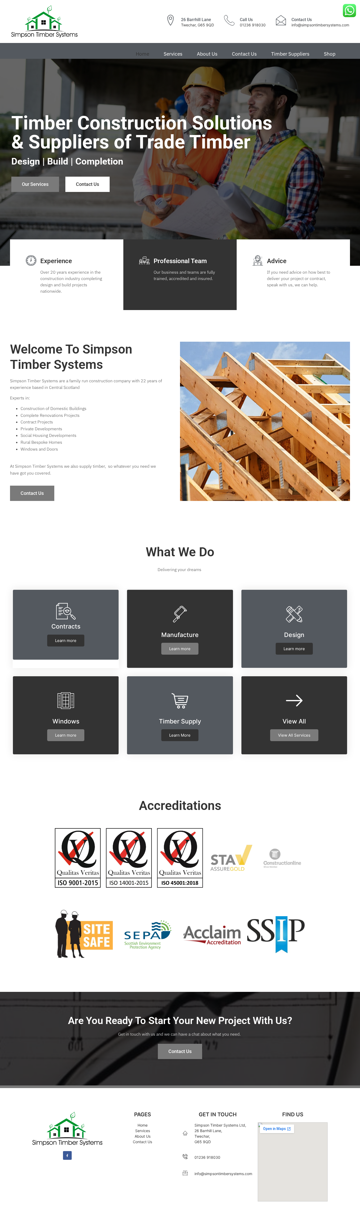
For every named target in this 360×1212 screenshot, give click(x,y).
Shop (329, 54)
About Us (207, 54)
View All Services (294, 735)
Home (142, 54)
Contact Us (244, 54)
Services (173, 54)
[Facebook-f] (67, 1155)
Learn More (180, 735)
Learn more (65, 640)
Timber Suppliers (290, 54)
